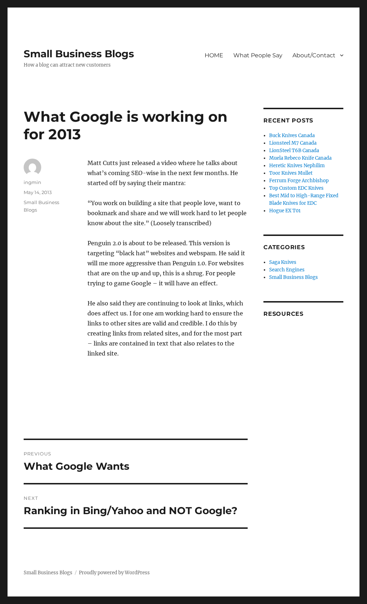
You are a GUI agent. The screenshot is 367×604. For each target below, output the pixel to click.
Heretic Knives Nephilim (297, 166)
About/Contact (313, 55)
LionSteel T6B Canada (294, 151)
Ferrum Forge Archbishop (299, 181)
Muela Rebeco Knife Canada (300, 158)
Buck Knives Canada (292, 135)
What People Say (257, 55)
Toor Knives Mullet (291, 173)
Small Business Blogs (79, 54)
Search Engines (287, 270)
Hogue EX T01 (285, 211)
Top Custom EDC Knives (296, 188)
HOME (214, 55)
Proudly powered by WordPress (114, 573)
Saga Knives (282, 262)
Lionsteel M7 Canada (292, 143)
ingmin (32, 182)
